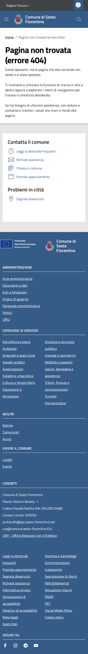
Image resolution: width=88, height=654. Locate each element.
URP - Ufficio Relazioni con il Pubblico (30, 535)
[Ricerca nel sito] (79, 19)
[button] (18, 5)
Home (9, 37)
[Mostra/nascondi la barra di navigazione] (6, 19)
